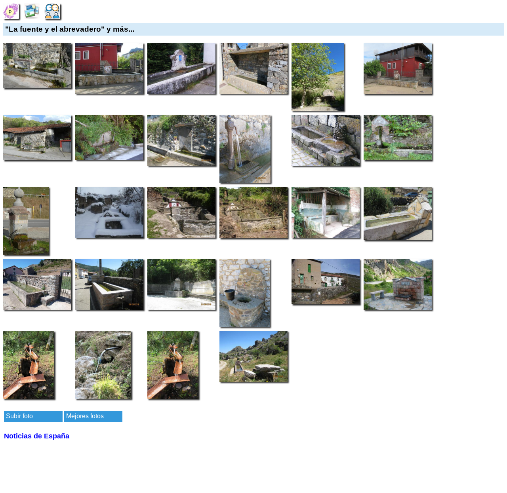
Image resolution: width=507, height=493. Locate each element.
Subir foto (19, 416)
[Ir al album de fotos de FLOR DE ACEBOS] (32, 10)
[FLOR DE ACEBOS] (11, 10)
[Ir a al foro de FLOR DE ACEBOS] (52, 10)
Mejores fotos (85, 416)
